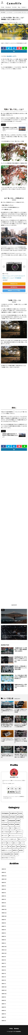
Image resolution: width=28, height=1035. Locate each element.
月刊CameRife (6, 854)
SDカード (5, 820)
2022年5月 (4, 933)
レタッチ (10, 842)
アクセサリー (6, 828)
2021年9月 (4, 956)
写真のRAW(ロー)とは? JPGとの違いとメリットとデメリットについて (10, 129)
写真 (19, 846)
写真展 (23, 846)
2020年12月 (4, 986)
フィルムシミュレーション (16, 835)
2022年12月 (4, 909)
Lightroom (14, 813)
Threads (5, 824)
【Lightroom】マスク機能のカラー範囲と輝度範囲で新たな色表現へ (21, 649)
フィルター (5, 835)
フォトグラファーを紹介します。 (10, 839)
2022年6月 (4, 929)
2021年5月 (4, 970)
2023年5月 (4, 892)
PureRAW (20, 816)
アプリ (12, 828)
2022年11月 (4, 912)
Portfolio (14, 7)
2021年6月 (4, 966)
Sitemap (16, 1028)
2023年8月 (4, 882)
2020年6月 (4, 1007)
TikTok (12, 824)
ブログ (4, 842)
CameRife (18, 1031)
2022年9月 (4, 919)
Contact (24, 7)
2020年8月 (4, 1000)
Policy (11, 1028)
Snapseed (12, 820)
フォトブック (22, 839)
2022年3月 (4, 936)
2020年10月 (4, 993)
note (21, 813)
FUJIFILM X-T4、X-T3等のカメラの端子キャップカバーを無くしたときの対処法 (21, 659)
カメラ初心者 (9, 12)
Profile (2, 7)
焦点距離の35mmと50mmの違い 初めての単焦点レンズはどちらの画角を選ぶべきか (7, 725)
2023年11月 (4, 875)
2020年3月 (4, 1017)
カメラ (17, 828)
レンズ (22, 842)
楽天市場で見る (14, 287)
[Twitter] (8, 48)
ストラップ (13, 831)
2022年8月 (4, 922)
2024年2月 (4, 872)
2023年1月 (4, 906)
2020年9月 (4, 997)
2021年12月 (4, 946)
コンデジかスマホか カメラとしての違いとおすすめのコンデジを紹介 (7, 740)
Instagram (6, 813)
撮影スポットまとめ (7, 850)
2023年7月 (4, 885)
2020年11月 (4, 990)
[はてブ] (14, 48)
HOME (3, 12)
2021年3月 (4, 976)
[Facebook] (3, 48)
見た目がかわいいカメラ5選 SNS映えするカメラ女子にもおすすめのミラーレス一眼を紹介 (21, 740)
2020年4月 (4, 1013)
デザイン (20, 831)
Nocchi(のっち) (10, 56)
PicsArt (13, 816)
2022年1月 (4, 943)
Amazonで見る (14, 283)
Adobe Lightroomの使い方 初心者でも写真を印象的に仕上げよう (10, 435)
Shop (19, 7)
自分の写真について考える (8, 857)
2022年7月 (4, 926)
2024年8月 (4, 869)
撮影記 (21, 850)
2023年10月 (4, 879)
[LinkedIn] (14, 51)
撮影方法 (16, 850)
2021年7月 (4, 963)
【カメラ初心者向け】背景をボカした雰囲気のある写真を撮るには (21, 677)
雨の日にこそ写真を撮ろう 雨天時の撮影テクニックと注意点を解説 (21, 668)
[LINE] (24, 48)
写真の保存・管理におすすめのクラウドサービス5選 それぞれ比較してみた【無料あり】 (21, 756)
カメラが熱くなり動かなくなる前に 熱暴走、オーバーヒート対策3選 (21, 711)
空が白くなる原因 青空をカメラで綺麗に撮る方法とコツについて (7, 711)
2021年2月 (4, 980)
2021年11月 (4, 949)
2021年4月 (4, 973)
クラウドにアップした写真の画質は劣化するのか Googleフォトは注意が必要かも (21, 725)
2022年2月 (4, 939)
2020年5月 (4, 1010)
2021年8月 (4, 960)
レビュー (16, 842)
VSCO (17, 824)
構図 (17, 854)
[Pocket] (19, 48)
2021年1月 (4, 983)
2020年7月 (4, 1003)
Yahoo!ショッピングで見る (14, 290)
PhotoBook (8, 7)
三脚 (10, 846)
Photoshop (6, 816)
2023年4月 (4, 896)
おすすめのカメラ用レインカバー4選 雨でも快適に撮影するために (7, 756)
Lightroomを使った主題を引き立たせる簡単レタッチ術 (21, 686)
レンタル (5, 846)
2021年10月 (4, 953)
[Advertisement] (14, 88)
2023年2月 (4, 902)
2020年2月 (4, 1020)
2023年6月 (4, 889)
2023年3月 (4, 899)
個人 (14, 846)
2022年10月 (4, 916)
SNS (19, 820)
